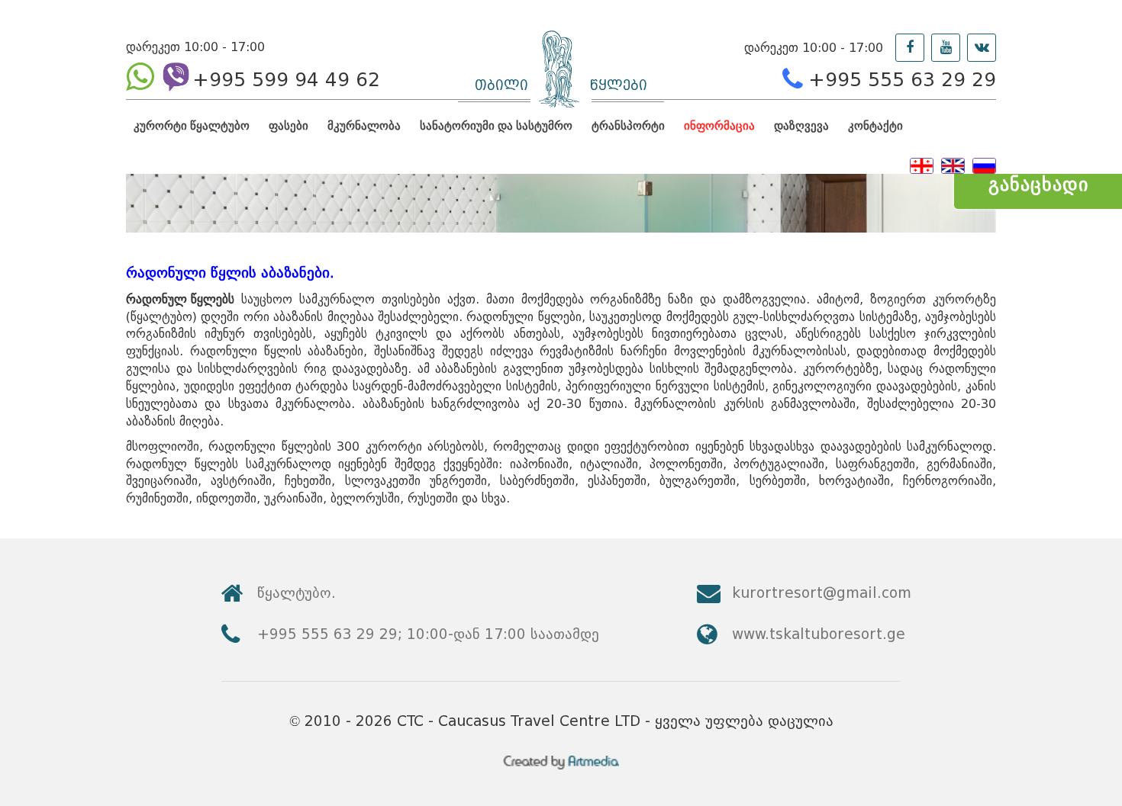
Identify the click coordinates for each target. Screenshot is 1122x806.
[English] (953, 164)
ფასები (288, 125)
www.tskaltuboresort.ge (818, 634)
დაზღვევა (801, 125)
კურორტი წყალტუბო (192, 125)
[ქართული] (921, 164)
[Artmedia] (561, 765)
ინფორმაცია (719, 125)
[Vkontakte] (981, 48)
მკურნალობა (364, 125)
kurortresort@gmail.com (821, 593)
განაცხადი (1038, 184)
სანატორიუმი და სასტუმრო (496, 125)
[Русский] (984, 164)
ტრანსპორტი (628, 125)
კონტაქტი (875, 125)
